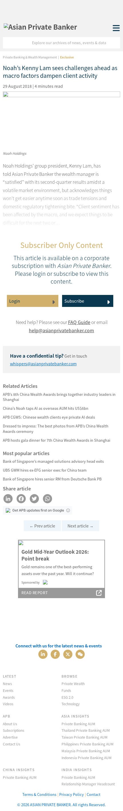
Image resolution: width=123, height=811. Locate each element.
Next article (81, 526)
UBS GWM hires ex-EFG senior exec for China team (45, 470)
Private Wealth (73, 683)
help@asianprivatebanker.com (61, 330)
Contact (93, 794)
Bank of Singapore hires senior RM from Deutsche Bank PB (52, 479)
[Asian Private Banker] (40, 25)
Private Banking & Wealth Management (30, 57)
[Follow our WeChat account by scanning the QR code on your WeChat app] (80, 653)
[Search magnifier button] (114, 42)
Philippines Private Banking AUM (87, 743)
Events (8, 690)
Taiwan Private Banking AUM (84, 737)
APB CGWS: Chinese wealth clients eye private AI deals (49, 417)
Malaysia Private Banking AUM (85, 750)
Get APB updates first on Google (38, 510)
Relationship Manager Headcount (88, 783)
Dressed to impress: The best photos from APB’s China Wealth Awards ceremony (55, 428)
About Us (10, 723)
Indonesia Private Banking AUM (86, 757)
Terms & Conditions (39, 794)
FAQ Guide (79, 322)
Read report (34, 592)
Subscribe (74, 301)
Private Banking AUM (78, 723)
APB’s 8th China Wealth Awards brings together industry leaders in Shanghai (59, 397)
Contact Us (11, 743)
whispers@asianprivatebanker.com (43, 363)
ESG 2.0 (67, 697)
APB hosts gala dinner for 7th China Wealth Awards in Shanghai (56, 440)
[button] (68, 510)
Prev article (42, 526)
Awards (9, 697)
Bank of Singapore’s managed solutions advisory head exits (53, 461)
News (7, 683)
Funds (66, 690)
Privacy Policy (71, 794)
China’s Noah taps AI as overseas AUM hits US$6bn (45, 408)
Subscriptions (13, 730)
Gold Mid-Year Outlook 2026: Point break (55, 555)
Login (14, 301)
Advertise (10, 737)
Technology (70, 703)
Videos (8, 703)
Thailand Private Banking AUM (85, 730)
